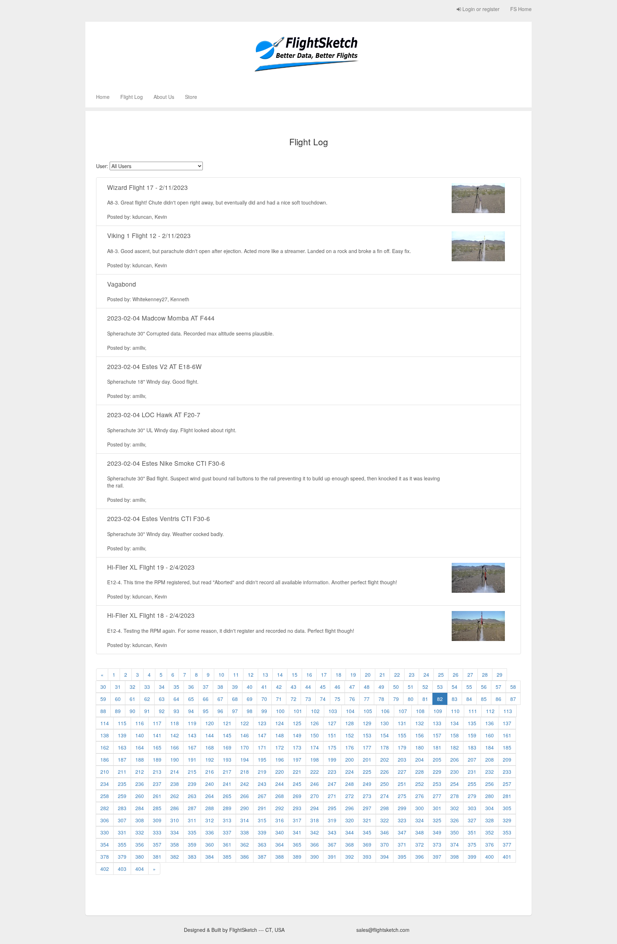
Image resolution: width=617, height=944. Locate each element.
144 (209, 735)
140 (139, 735)
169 (227, 747)
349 (437, 832)
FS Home (521, 8)
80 (410, 698)
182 (454, 747)
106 (385, 711)
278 (454, 795)
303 (472, 808)
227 (402, 771)
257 (507, 783)
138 (104, 735)
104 (350, 711)
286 (174, 808)
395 (402, 856)
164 (139, 747)
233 (507, 771)
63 (162, 698)
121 (227, 723)
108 (420, 711)
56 (484, 686)
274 (384, 795)
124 (279, 723)
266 (244, 795)
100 (280, 711)
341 (297, 832)
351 (472, 832)
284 (139, 808)
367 (332, 844)
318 (314, 820)
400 (489, 856)
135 (472, 723)
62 (147, 698)
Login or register (480, 8)
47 (352, 686)
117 (157, 723)
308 (139, 820)
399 (472, 856)
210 (104, 771)
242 (244, 783)
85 (484, 698)
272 (349, 795)
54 (454, 686)
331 (122, 832)
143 (192, 735)
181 (437, 747)
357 (157, 844)
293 (297, 808)
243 (262, 783)
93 (176, 711)
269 (297, 795)
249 (367, 783)
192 (209, 759)
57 (498, 686)
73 (308, 698)
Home (103, 96)
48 (367, 686)
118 (174, 723)
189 (157, 759)
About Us (164, 96)
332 (139, 832)
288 (209, 808)
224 (349, 771)
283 (122, 808)
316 (279, 820)
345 (367, 832)
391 (332, 856)
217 (227, 771)
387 (262, 856)
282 (104, 808)
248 (349, 783)
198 (314, 759)
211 (122, 771)
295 (332, 808)
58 (513, 686)
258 (104, 795)
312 (209, 820)
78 (381, 698)
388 (279, 856)
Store (191, 96)
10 (221, 674)
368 (349, 844)
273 (367, 795)
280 (489, 795)
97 (235, 711)
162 (104, 747)
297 (367, 808)
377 (507, 844)
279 (472, 795)
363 (262, 844)
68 (235, 698)
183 (472, 747)
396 (419, 856)
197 (297, 759)
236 (139, 783)
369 (367, 844)
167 (192, 747)
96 (220, 711)
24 (426, 674)
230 (454, 771)
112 (490, 711)
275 (402, 795)
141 (157, 735)
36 (191, 686)
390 (314, 856)
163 (122, 747)
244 (279, 783)
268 (279, 795)
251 (402, 783)
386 (244, 856)
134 (454, 723)
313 (227, 820)
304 (489, 808)
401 (507, 856)
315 (262, 820)
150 (314, 735)
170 (244, 747)
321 (367, 820)
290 (244, 808)
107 (402, 711)
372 (419, 844)
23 (412, 674)
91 (147, 711)
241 (227, 783)
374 (454, 844)
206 (454, 759)
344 (349, 832)
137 (507, 723)
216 (209, 771)
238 (174, 783)
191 (192, 759)
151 (332, 735)
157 (437, 735)
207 (472, 759)
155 (402, 735)
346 (384, 832)
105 (367, 711)
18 (338, 674)
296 (349, 808)
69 (249, 698)
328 (489, 820)
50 (396, 686)
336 (209, 832)
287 (192, 808)
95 (206, 711)
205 (437, 759)
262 (174, 795)
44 (308, 686)
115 (122, 723)
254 (454, 783)
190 (174, 759)
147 (262, 735)
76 (352, 698)
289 (227, 808)
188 (139, 759)
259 (122, 795)
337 (227, 832)
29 (499, 674)
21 (382, 674)
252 (419, 783)
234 (104, 783)
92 (162, 711)
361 (227, 844)
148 (279, 735)
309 (157, 820)
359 (192, 844)
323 (402, 820)
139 (122, 735)
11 (236, 674)
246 (314, 783)
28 (485, 674)
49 (381, 686)
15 (294, 674)
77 (367, 698)
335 (192, 832)
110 (455, 711)
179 (402, 747)
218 (244, 771)
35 (176, 686)
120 (209, 723)
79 (396, 698)
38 (220, 686)
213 (157, 771)
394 (384, 856)
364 (279, 844)
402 (104, 868)
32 (132, 686)
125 (297, 723)
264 (209, 795)
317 (297, 820)
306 (104, 820)
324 (419, 820)
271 (332, 795)
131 (402, 723)
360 (209, 844)
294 (314, 808)
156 (419, 735)
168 (209, 747)
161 (507, 735)
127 (332, 723)
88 (103, 711)
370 (384, 844)
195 (262, 759)
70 (264, 698)
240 (209, 783)
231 (472, 771)
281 (507, 795)
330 (104, 832)
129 (367, 723)
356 (139, 844)
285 (157, 808)
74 (323, 698)
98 (249, 711)
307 (122, 820)
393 (367, 856)
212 (139, 771)
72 (293, 698)
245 (297, 783)
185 (507, 747)
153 (367, 735)
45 (323, 686)
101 (298, 711)
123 (262, 723)
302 (454, 808)
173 (297, 747)
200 (349, 759)
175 (332, 747)
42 (279, 686)
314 (244, 820)
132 (419, 723)
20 (368, 674)
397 (437, 856)
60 (118, 698)
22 (397, 674)
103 (332, 711)
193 (227, 759)
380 (139, 856)
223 (332, 771)
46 (337, 686)
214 (174, 771)
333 (157, 832)
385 (227, 856)
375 (472, 844)
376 (489, 844)
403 (122, 868)
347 (402, 832)
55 (469, 686)
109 (437, 711)
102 (315, 711)
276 (419, 795)
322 (384, 820)
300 (419, 808)
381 (157, 856)
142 (174, 735)
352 (489, 832)
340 (279, 832)
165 (157, 747)
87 (513, 698)
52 (425, 686)
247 (332, 783)
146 (244, 735)
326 (454, 820)
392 (349, 856)
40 (249, 686)
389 (297, 856)
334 (174, 832)
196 (279, 759)
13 (265, 674)
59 (103, 698)
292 (279, 808)
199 (332, 759)
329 (507, 820)
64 (176, 698)
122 (244, 723)
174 (314, 747)
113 (507, 711)
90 (132, 711)
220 (279, 771)
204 (419, 759)
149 (297, 735)
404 (139, 868)
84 (469, 698)
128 (349, 723)
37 (206, 686)
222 (314, 771)
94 (191, 711)
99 (264, 711)
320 (349, 820)
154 (384, 735)
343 (332, 832)
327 (472, 820)
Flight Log (131, 96)
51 (410, 686)
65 (191, 698)
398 (454, 856)
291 (262, 808)
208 (489, 759)
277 (437, 795)
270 (314, 795)
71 (279, 698)
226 (384, 771)
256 (489, 783)
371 (402, 844)
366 (314, 844)
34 (162, 686)
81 (425, 698)
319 (332, 820)
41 (264, 686)
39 (235, 686)
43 (293, 686)
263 (192, 795)
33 (147, 686)
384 (209, 856)
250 (384, 783)
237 (157, 783)
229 (437, 771)
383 (192, 856)
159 (472, 735)
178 (384, 747)
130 (384, 723)
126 (314, 723)
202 (384, 759)
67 (220, 698)
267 (262, 795)
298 (384, 808)
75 (337, 698)
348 (419, 832)
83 (454, 698)
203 (402, 759)
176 (349, 747)
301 (437, 808)
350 (454, 832)
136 (489, 723)
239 (192, 783)
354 (104, 844)
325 (437, 820)
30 (103, 686)
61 (132, 698)
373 (437, 844)
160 (489, 735)
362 (244, 844)
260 (139, 795)
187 (122, 759)
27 (470, 674)
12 (251, 674)
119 (192, 723)
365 (297, 844)
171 (262, 747)
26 (455, 674)
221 (297, 771)
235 (122, 783)
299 (402, 808)
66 (206, 698)
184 (489, 747)
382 (174, 856)
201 (367, 759)
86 (498, 698)
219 (262, 771)
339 (262, 832)
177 (367, 747)
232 (489, 771)
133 (437, 723)
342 (314, 832)
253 (437, 783)
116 (139, 723)
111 (472, 711)
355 (122, 844)
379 (122, 856)
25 (441, 674)
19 (353, 674)
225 (367, 771)
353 (507, 832)
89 (118, 711)
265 (227, 795)
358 (174, 844)
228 (419, 771)
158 (454, 735)
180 (419, 747)
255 (472, 783)
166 (174, 747)
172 (279, 747)
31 (118, 686)
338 (244, 832)
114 (104, 723)
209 (507, 759)
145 (227, 735)
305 (507, 808)
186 (104, 759)
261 (157, 795)
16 (309, 674)
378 (104, 856)
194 (244, 759)
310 (174, 820)
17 (324, 674)
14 (280, 674)
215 (192, 771)
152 (349, 735)
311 (192, 820)
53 (440, 686)
